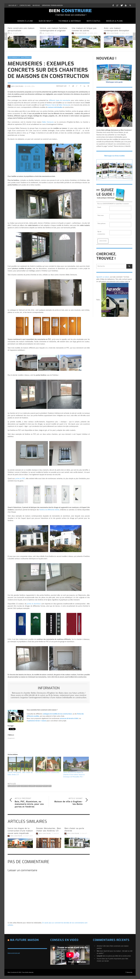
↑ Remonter (128, 972)
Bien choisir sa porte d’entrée (74, 829)
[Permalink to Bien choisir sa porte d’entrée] (77, 843)
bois (18, 786)
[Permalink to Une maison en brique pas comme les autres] (54, 42)
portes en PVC (20, 478)
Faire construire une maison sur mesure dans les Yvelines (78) (118, 30)
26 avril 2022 (60, 33)
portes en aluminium (34, 604)
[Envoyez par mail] (88, 86)
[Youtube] (126, 5)
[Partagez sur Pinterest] (80, 86)
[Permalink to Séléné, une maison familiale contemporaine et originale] (22, 42)
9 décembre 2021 (125, 35)
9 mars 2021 (17, 33)
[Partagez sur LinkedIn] (84, 86)
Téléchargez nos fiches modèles (114, 156)
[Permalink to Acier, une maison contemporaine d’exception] (86, 42)
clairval (32, 786)
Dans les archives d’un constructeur (47, 772)
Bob (98, 951)
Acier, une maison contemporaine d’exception (84, 29)
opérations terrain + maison (37, 721)
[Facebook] (113, 5)
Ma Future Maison (24, 940)
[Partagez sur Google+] (76, 86)
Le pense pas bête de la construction (118, 956)
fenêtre (39, 786)
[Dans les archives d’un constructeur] (48, 764)
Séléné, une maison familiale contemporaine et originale (21, 29)
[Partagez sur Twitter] (73, 86)
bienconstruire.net (14, 953)
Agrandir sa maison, (102, 277)
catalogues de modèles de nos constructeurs (57, 714)
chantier (24, 786)
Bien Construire (48, 33)
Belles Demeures (64, 105)
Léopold (99, 956)
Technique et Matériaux (19, 57)
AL (11, 33)
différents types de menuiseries (59, 100)
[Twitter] (121, 5)
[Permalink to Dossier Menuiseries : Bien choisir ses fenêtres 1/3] (48, 843)
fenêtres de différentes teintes (49, 510)
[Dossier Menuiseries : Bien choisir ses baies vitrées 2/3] (20, 764)
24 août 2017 (28, 836)
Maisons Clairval (50, 105)
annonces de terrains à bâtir (69, 718)
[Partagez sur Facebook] (69, 86)
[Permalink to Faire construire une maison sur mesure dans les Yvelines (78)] (118, 43)
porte (45, 786)
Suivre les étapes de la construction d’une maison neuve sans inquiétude (20, 830)
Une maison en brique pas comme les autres (52, 29)
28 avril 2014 (30, 86)
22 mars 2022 (92, 33)
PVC (50, 786)
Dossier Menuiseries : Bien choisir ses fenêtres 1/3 (48, 829)
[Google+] (117, 5)
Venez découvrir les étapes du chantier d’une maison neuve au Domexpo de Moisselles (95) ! (74, 775)
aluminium (12, 786)
